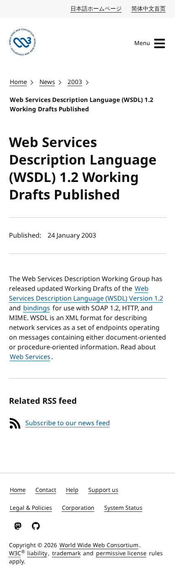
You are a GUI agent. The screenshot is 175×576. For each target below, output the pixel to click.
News (47, 82)
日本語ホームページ (96, 8)
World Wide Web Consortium (98, 545)
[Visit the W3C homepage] (22, 43)
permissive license (121, 553)
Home (18, 82)
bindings (36, 308)
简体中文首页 (148, 8)
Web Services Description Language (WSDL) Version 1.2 (86, 293)
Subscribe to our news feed (67, 423)
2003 (75, 82)
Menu (142, 43)
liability (37, 553)
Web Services (30, 357)
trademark (66, 553)
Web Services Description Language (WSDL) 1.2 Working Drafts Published (81, 104)
